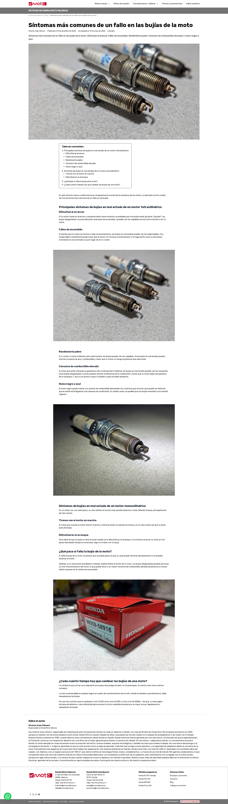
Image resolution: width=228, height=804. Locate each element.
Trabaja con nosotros (178, 786)
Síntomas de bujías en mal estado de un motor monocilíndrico (91, 171)
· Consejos (111, 31)
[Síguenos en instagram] (33, 794)
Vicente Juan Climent (39, 725)
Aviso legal (63, 801)
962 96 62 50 (97, 780)
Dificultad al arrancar (75, 153)
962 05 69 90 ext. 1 (67, 783)
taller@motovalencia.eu (64, 788)
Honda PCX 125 (144, 779)
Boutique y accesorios (178, 776)
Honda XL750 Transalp (147, 776)
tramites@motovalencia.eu (65, 786)
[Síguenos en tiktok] (36, 794)
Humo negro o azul (74, 167)
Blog (46, 15)
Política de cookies (34, 801)
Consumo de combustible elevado (81, 163)
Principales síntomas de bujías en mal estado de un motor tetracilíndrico (96, 150)
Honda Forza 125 (145, 786)
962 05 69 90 (66, 780)
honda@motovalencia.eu (96, 786)
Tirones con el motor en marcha (80, 174)
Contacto (174, 779)
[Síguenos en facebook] (30, 794)
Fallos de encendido (74, 157)
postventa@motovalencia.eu (97, 788)
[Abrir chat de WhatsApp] (7, 796)
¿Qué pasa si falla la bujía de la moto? (80, 181)
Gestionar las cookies (76, 801)
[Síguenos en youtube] (39, 794)
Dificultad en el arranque (77, 177)
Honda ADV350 (144, 782)
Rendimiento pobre (74, 160)
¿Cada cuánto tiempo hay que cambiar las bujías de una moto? (92, 185)
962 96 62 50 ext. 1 (99, 783)
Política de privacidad (50, 801)
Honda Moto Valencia (35, 15)
